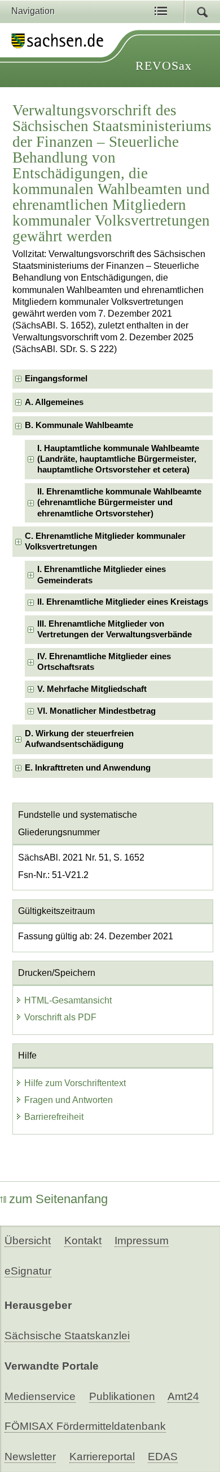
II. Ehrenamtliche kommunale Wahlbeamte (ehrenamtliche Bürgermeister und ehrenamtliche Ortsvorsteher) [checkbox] (119, 502)
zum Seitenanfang (58, 1199)
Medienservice (40, 1396)
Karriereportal (102, 1456)
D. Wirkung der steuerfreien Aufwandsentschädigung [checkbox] (79, 739)
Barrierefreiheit (53, 1117)
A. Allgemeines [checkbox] (54, 402)
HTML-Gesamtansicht (68, 1000)
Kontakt (83, 1240)
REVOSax (163, 65)
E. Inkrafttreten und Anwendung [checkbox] (88, 767)
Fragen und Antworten (68, 1100)
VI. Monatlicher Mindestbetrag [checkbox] (96, 710)
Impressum (142, 1240)
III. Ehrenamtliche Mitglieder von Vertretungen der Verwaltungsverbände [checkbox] (114, 629)
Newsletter (30, 1456)
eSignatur (28, 1271)
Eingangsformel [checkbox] (56, 378)
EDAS (163, 1456)
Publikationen (122, 1396)
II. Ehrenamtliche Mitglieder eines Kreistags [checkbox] (122, 601)
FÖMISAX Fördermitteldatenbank (85, 1426)
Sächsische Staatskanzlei (67, 1336)
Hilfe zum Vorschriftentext (75, 1083)
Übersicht (28, 1240)
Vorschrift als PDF (60, 1017)
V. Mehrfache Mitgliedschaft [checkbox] (92, 689)
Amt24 (183, 1396)
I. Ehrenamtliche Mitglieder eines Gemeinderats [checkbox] (101, 574)
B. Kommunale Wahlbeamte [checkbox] (79, 425)
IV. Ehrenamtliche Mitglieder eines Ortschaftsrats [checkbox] (104, 662)
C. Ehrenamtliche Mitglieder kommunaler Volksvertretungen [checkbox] (105, 541)
